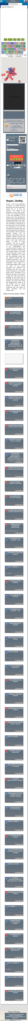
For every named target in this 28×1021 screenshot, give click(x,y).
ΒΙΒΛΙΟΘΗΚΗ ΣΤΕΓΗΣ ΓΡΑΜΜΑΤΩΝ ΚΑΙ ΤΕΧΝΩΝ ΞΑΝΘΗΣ (15, 795)
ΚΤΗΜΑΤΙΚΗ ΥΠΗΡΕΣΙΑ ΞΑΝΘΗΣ (15, 553)
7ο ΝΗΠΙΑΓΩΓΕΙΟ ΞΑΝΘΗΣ (15, 581)
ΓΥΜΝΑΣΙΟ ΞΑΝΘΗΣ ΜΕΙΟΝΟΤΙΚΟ (15, 949)
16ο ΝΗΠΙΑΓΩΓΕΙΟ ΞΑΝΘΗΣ (15, 680)
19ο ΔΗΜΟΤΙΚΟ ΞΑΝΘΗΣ (15, 595)
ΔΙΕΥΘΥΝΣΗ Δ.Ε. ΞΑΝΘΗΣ (15, 624)
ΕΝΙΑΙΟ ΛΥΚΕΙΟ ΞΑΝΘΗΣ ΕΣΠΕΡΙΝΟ (15, 482)
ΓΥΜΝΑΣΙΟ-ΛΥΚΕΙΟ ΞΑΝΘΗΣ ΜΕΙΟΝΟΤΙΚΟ (15, 327)
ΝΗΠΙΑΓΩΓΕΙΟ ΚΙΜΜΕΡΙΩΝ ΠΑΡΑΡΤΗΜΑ (15, 526)
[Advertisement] (14, 22)
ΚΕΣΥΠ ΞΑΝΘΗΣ (12, 736)
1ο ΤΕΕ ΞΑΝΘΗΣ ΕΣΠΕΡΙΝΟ (15, 666)
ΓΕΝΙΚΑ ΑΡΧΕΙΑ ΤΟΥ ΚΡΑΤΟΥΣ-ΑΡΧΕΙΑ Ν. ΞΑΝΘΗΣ (15, 398)
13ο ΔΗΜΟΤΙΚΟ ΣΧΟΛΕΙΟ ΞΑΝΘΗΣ (15, 496)
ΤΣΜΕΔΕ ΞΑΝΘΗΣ (13, 864)
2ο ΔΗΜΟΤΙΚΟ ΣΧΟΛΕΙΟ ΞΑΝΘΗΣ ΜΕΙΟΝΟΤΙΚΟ (15, 426)
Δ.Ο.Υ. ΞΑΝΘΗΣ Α (13, 567)
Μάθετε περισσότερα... (15, 1020)
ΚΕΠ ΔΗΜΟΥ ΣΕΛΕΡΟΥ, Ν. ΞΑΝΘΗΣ (15, 765)
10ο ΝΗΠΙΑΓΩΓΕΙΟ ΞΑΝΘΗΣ (15, 369)
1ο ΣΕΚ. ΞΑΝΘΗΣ (13, 821)
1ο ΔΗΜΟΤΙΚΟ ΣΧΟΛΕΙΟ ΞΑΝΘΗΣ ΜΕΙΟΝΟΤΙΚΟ (15, 511)
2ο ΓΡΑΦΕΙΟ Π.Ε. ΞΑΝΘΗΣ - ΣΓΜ (15, 539)
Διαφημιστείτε (7, 1020)
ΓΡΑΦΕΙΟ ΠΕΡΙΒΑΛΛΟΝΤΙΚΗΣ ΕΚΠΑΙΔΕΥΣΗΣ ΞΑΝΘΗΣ (15, 879)
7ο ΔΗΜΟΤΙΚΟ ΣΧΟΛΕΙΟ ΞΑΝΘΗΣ (15, 992)
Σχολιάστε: (10, 187)
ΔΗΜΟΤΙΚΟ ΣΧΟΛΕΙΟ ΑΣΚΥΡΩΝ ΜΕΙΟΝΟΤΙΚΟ (15, 468)
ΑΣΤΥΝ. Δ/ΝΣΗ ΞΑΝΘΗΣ (15, 977)
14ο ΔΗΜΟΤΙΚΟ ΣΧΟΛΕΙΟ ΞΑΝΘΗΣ (15, 313)
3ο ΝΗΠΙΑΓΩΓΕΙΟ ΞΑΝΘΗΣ (15, 935)
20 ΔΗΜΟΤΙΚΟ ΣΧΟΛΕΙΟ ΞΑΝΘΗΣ (15, 709)
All (22, 39)
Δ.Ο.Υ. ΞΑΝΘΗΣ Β (13, 963)
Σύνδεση (2, 1020)
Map (5, 39)
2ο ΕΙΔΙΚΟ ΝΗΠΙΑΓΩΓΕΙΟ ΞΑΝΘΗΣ (15, 779)
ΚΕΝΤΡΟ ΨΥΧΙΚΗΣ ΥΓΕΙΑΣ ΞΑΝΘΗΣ (15, 440)
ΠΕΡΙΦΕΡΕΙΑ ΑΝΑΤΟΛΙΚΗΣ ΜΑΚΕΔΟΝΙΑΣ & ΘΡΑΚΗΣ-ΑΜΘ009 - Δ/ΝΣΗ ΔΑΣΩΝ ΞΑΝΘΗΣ (15, 343)
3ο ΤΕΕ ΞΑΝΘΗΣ (12, 651)
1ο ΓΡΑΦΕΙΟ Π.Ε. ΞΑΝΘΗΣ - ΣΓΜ (15, 610)
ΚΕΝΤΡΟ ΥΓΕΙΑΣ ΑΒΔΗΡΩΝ (15, 751)
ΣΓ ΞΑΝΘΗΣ (11, 906)
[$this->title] (15, 196)
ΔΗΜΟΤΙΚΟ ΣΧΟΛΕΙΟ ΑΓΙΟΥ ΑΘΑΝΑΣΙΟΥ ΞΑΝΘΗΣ (15, 384)
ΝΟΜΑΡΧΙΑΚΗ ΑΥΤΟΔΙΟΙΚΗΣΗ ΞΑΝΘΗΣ (15, 922)
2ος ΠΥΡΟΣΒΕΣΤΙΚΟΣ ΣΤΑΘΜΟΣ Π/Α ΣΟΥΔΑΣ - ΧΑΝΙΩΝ (15, 851)
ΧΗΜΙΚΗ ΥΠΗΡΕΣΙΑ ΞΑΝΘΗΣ (15, 695)
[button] (19, 81)
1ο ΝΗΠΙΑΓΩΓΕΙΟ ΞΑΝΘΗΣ (15, 836)
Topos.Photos (14, 1012)
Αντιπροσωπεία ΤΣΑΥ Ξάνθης (15, 638)
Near (18, 39)
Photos (10, 39)
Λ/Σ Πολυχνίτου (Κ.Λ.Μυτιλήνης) (15, 808)
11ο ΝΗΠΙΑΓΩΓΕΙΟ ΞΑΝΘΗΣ (15, 412)
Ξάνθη (9, 298)
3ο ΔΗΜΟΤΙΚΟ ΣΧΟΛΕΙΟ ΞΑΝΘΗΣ (15, 893)
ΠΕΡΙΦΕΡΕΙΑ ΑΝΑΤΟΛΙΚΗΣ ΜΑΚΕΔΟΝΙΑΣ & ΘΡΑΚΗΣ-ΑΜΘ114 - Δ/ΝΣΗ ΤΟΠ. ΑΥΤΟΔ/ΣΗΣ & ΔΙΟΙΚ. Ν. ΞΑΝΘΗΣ (15, 457)
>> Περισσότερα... (19, 306)
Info (15, 39)
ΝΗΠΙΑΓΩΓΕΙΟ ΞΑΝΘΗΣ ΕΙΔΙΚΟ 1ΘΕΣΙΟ (15, 723)
